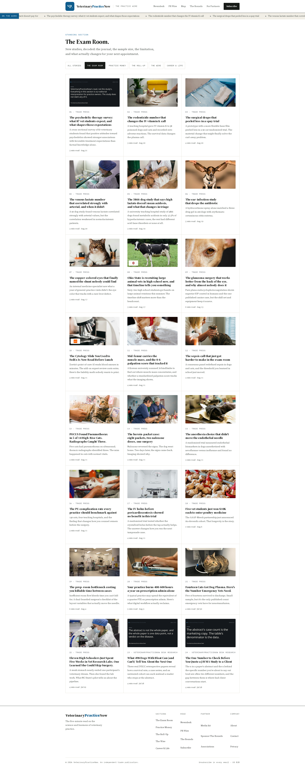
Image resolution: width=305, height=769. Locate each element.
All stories (74, 65)
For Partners (213, 6)
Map (183, 6)
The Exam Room (95, 65)
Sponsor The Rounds (212, 736)
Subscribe (231, 6)
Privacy (234, 746)
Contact (234, 736)
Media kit (206, 725)
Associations (207, 746)
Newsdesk (158, 6)
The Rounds (196, 6)
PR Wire (173, 6)
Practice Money (117, 65)
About (233, 725)
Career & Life (175, 65)
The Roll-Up (138, 65)
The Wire (156, 65)
